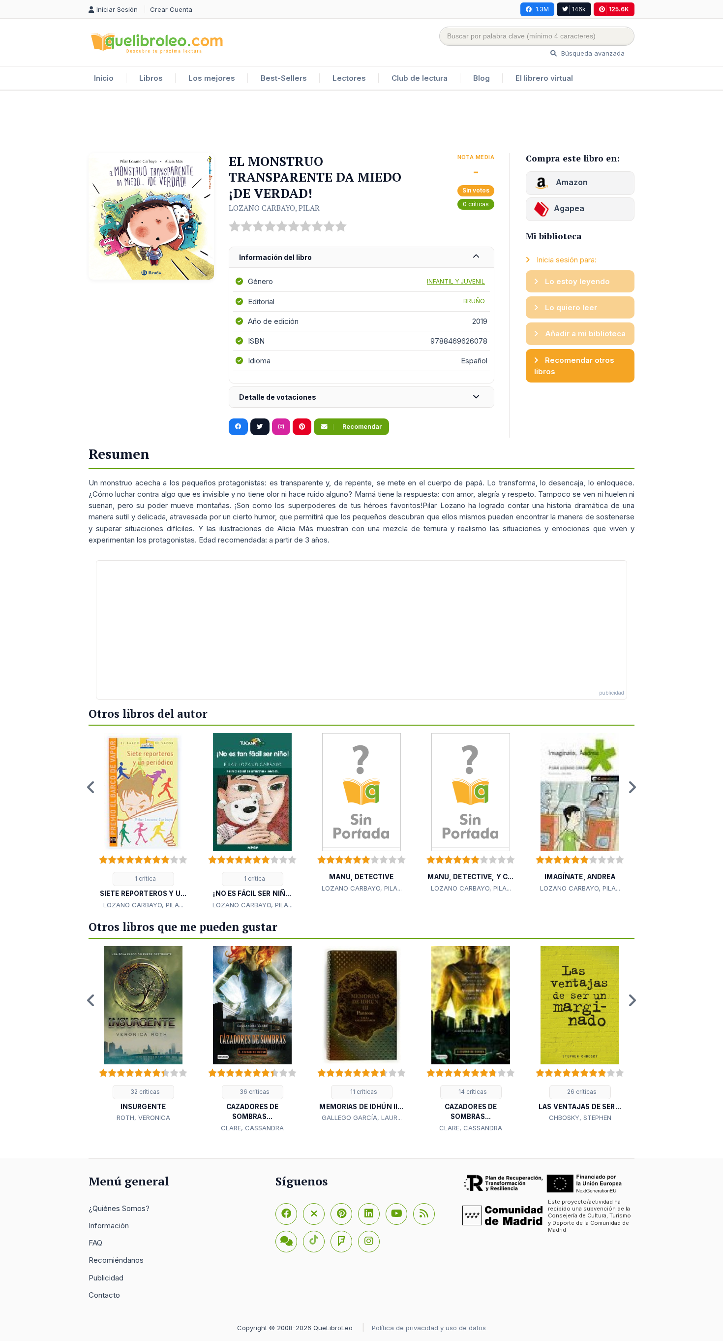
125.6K (619, 9)
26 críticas (581, 1091)
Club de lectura (420, 78)
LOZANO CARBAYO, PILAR (274, 208)
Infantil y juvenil (456, 281)
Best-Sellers (284, 78)
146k (579, 9)
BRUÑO (474, 301)
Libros (151, 78)
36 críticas (254, 1091)
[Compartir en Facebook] (238, 426)
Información (109, 1225)
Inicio (104, 78)
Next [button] (632, 787)
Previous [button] (91, 787)
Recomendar (361, 426)
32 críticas (144, 1091)
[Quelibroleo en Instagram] (281, 426)
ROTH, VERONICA (143, 1117)
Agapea (569, 208)
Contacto (104, 1295)
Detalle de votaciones (277, 397)
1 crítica (144, 878)
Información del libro (275, 257)
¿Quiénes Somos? (119, 1208)
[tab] (361, 257)
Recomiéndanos (116, 1260)
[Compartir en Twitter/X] (260, 426)
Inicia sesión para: (566, 259)
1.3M (542, 9)
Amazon (571, 182)
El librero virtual (544, 78)
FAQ (95, 1242)
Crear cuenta (171, 9)
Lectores (349, 78)
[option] (143, 821)
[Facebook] (286, 1214)
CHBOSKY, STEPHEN (580, 1117)
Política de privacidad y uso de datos (429, 1328)
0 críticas (476, 204)
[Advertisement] (361, 122)
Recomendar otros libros (574, 365)
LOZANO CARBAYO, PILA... (143, 905)
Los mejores (211, 78)
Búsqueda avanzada (592, 53)
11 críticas (363, 1091)
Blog (481, 78)
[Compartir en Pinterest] (302, 426)
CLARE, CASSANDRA (252, 1128)
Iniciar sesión (118, 9)
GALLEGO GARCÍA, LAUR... (362, 1117)
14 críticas (472, 1091)
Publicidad (106, 1277)
